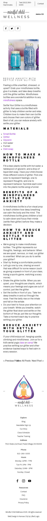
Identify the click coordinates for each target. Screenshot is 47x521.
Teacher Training (23, 436)
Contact (23, 492)
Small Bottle (9, 134)
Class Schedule (23, 433)
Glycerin (7, 140)
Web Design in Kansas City (18, 516)
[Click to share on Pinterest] (17, 28)
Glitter (6, 137)
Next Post (38, 360)
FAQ (23, 495)
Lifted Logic (35, 516)
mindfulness (9, 100)
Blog (23, 422)
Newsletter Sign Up (23, 425)
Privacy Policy (23, 503)
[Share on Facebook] (5, 28)
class (22, 342)
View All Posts (24, 360)
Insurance (23, 499)
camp (30, 342)
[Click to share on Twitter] (11, 28)
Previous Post (11, 360)
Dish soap (8, 149)
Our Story (23, 429)
